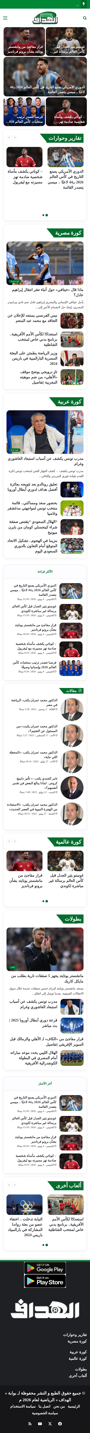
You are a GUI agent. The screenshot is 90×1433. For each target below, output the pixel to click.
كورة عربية (69, 401)
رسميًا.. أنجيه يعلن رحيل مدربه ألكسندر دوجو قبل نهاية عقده (24, 121)
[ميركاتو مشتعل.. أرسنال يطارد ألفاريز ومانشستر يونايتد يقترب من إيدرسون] (64, 111)
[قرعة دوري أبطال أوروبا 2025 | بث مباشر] (72, 1025)
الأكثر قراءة (45, 571)
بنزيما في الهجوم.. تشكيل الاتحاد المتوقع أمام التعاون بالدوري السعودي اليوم (32, 546)
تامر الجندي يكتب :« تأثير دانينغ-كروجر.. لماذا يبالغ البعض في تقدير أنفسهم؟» (34, 783)
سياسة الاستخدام (23, 1406)
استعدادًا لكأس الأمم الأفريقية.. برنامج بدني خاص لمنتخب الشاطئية (33, 339)
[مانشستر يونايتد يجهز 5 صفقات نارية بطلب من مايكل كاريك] (64, 41)
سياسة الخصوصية (45, 1413)
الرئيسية (74, 1406)
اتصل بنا (44, 1406)
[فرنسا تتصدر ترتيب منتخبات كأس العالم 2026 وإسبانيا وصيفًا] (70, 668)
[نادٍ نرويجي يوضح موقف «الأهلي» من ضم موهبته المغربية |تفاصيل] (72, 377)
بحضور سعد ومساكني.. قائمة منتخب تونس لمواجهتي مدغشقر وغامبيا (32, 508)
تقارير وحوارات (65, 138)
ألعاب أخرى (68, 1185)
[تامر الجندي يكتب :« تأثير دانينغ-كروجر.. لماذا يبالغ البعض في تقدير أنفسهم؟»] (72, 787)
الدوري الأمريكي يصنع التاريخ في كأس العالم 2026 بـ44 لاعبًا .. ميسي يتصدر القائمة (33, 590)
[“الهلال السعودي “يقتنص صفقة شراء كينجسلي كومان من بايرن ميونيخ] (72, 527)
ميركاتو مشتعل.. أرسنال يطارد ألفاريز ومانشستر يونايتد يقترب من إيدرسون (65, 121)
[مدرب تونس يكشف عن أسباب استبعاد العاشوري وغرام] (72, 1007)
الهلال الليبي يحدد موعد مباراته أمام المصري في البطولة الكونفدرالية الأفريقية (33, 1057)
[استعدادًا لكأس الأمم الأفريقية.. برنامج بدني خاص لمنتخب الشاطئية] (72, 339)
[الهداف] (45, 18)
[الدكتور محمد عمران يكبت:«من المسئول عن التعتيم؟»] (72, 735)
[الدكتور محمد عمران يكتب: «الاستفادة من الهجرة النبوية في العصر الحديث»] (72, 813)
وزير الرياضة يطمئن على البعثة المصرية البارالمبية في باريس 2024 (33, 358)
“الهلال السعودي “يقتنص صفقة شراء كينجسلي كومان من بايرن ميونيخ (32, 527)
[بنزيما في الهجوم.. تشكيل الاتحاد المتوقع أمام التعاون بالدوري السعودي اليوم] (72, 546)
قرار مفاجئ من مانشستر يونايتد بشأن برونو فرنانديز (40, 4)
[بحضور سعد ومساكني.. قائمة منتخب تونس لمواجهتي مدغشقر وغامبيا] (72, 508)
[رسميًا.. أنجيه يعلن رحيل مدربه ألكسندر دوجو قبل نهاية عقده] (22, 111)
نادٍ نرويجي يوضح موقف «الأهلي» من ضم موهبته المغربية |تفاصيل (38, 377)
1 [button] (46, 215)
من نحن (59, 1406)
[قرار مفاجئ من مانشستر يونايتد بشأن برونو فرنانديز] (70, 631)
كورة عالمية (68, 842)
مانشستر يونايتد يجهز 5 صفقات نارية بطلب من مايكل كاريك (67, 51)
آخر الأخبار (45, 1083)
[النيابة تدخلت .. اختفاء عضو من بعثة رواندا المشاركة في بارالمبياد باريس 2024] (24, 1204)
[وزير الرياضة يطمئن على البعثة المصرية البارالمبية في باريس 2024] (72, 358)
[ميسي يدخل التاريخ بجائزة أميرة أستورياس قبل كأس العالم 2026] (43, 76)
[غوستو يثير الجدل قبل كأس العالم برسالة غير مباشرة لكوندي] (70, 612)
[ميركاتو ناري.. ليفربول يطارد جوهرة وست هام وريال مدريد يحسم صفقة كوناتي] (22, 41)
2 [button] (43, 215)
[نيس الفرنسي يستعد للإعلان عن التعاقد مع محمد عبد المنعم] (72, 321)
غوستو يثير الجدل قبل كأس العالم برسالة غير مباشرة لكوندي (66, 880)
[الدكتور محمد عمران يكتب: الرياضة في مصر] (72, 709)
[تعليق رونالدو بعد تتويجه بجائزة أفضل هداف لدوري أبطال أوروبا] (72, 489)
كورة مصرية (68, 233)
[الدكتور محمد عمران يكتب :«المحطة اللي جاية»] (72, 761)
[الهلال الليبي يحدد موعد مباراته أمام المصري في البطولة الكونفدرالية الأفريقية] (72, 1058)
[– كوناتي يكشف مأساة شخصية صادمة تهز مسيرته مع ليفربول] (24, 157)
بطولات (73, 919)
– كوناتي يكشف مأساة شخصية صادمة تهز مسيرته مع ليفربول (25, 176)
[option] (43, 76)
